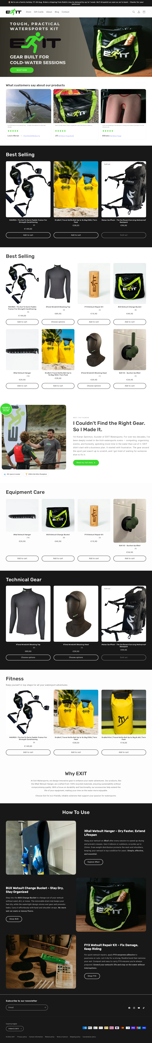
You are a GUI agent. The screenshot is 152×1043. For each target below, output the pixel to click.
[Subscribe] (45, 1007)
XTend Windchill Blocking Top (31, 136)
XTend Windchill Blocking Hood (94, 373)
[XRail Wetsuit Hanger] (123, 106)
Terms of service (62, 1037)
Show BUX (14, 919)
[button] (133, 12)
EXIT (13, 1037)
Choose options (58, 322)
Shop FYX (92, 976)
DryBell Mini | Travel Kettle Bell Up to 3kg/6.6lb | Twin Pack (124, 738)
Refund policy (49, 1037)
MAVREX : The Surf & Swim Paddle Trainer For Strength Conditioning (28, 221)
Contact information (36, 1037)
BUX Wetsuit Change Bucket (66, 136)
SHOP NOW (22, 70)
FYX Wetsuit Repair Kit (94, 307)
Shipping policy (75, 1037)
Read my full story (85, 463)
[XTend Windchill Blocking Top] (28, 106)
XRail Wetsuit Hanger (115, 136)
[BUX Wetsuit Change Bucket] (76, 106)
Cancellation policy (89, 1037)
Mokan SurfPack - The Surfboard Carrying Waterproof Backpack (124, 221)
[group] (76, 114)
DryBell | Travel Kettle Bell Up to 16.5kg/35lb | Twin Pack (76, 221)
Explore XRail (94, 862)
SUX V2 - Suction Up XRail (130, 373)
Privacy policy (22, 1037)
